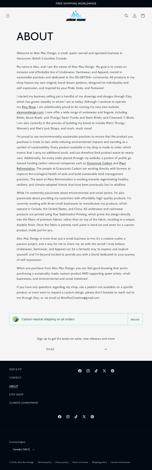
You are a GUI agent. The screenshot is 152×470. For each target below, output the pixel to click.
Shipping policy (99, 462)
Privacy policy (62, 462)
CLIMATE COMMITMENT (23, 402)
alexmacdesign (27, 112)
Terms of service (80, 462)
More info (135, 319)
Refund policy (45, 462)
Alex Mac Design (26, 462)
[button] (8, 16)
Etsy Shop (29, 107)
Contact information (120, 462)
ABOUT (13, 386)
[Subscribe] (105, 349)
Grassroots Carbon (99, 163)
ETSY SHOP (16, 394)
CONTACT (15, 377)
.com (40, 112)
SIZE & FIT (15, 369)
